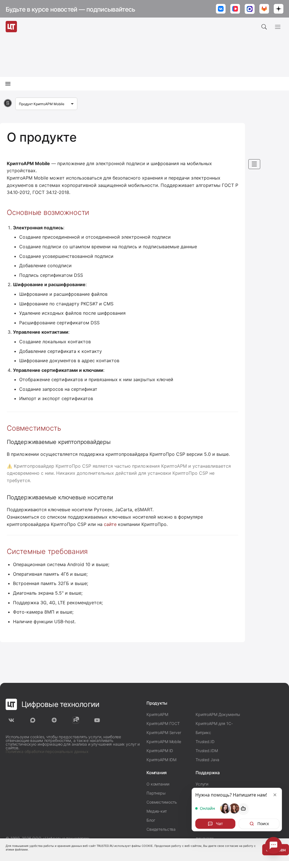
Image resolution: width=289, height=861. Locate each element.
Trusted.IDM (207, 750)
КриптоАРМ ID (159, 750)
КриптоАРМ (157, 714)
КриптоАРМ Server (163, 732)
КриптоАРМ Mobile (163, 741)
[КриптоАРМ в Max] (250, 9)
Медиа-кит (156, 811)
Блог (150, 820)
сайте (110, 524)
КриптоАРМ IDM (161, 759)
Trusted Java (207, 759)
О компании (157, 784)
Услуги (202, 784)
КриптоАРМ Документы (218, 714)
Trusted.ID (205, 741)
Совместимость (161, 802)
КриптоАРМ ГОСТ (163, 723)
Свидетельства (161, 829)
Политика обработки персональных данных (47, 751)
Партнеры (156, 793)
